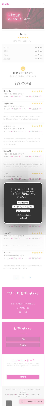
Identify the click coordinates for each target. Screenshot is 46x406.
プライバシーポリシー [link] (24, 215)
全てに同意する (23, 202)
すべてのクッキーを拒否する (23, 207)
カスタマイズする (23, 211)
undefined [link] (23, 218)
